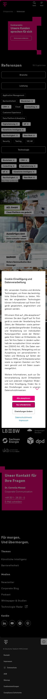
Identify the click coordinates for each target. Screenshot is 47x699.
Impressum (23, 420)
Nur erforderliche (23, 405)
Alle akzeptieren (23, 398)
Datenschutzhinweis (23, 417)
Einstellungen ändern (24, 411)
